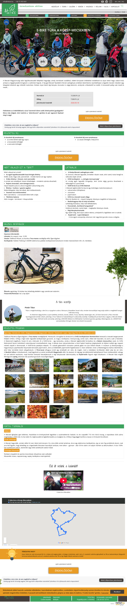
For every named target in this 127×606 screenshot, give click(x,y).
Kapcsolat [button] (104, 593)
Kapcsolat (56, 597)
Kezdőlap (117, 12)
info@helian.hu (8, 1)
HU (123, 1)
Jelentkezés (47, 597)
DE (116, 1)
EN (119, 1)
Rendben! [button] (117, 592)
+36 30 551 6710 (103, 599)
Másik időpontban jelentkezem (110, 126)
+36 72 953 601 (21, 1)
